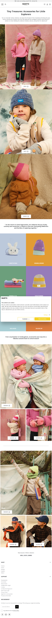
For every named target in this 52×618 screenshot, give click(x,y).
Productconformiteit (6, 595)
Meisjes (3, 569)
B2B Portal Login (5, 590)
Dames (3, 566)
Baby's (2, 573)
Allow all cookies (42, 318)
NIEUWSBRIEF (5, 599)
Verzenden (3, 582)
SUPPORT (4, 576)
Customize (24, 318)
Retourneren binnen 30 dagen (27, 1)
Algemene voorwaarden (7, 594)
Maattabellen (4, 580)
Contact (3, 587)
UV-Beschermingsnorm (6, 589)
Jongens (3, 571)
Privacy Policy (4, 592)
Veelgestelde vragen (6, 585)
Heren (2, 567)
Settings (46, 314)
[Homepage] (26, 4)
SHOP (2, 562)
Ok (17, 606)
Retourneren (4, 583)
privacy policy (16, 610)
